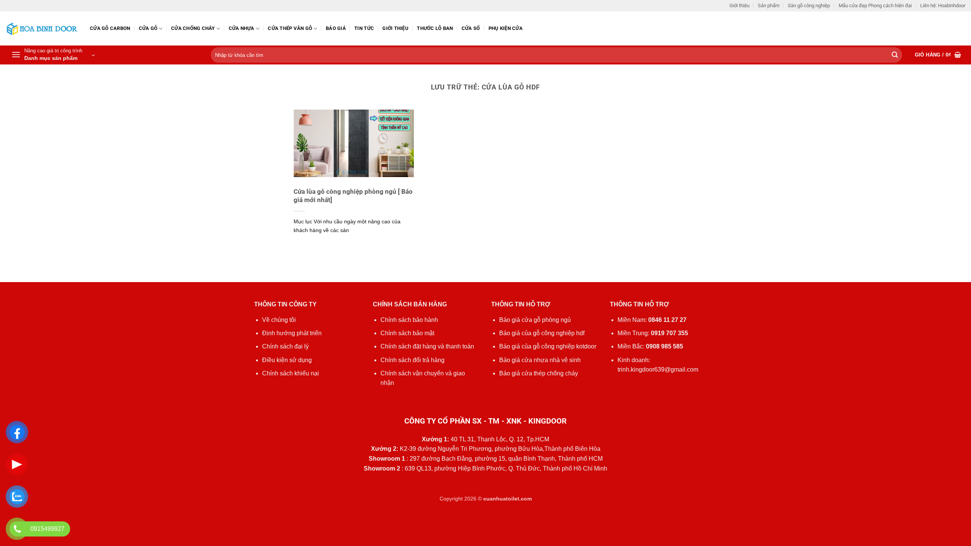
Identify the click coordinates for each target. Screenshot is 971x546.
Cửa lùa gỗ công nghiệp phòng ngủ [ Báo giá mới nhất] (353, 196)
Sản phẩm (768, 5)
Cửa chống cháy (193, 28)
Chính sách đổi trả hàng (412, 360)
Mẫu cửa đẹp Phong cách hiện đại (875, 5)
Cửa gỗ (148, 28)
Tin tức (364, 28)
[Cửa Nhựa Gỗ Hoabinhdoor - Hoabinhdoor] (42, 29)
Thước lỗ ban (435, 28)
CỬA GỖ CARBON (110, 28)
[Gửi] (894, 55)
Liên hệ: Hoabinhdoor (942, 5)
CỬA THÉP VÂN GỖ (290, 28)
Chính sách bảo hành (409, 320)
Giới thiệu (739, 5)
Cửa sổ (471, 28)
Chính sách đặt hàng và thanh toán (427, 346)
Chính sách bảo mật (407, 333)
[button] (53, 55)
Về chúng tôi (279, 320)
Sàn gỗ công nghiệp (809, 5)
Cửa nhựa (242, 28)
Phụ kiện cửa (506, 28)
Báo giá (336, 28)
